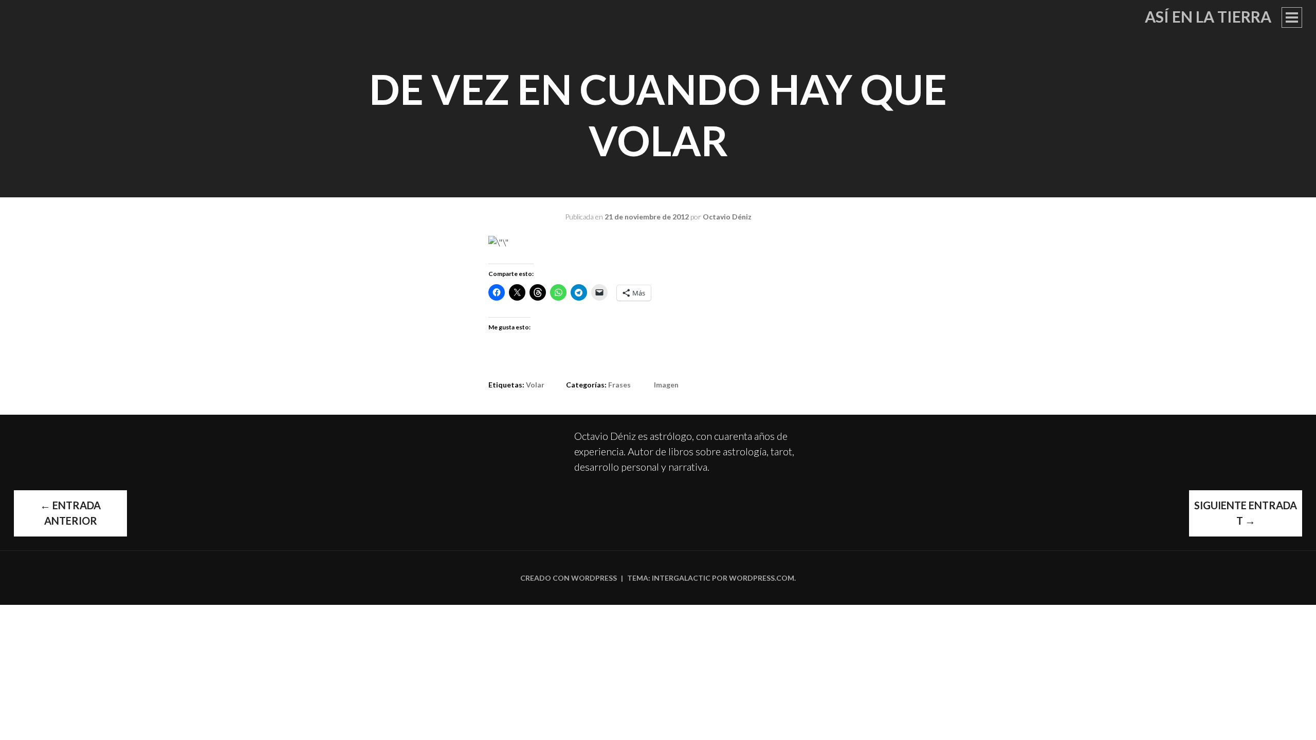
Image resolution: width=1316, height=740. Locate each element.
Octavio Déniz (727, 216)
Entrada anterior (70, 513)
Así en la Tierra (1208, 16)
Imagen (666, 384)
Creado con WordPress (568, 578)
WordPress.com (761, 578)
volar (535, 384)
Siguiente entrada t (1245, 513)
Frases (619, 384)
